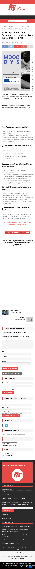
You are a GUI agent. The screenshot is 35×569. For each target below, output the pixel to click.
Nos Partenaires (6, 492)
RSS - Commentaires (7, 455)
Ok (30, 567)
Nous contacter (6, 494)
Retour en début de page (17, 553)
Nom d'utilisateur (6, 383)
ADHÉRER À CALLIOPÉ (13, 373)
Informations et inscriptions (18, 232)
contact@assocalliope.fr (17, 558)
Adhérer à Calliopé (6, 518)
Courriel (4, 356)
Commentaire (5, 339)
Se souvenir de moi (8, 389)
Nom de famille (6, 407)
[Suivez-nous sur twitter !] (6, 425)
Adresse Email (5, 411)
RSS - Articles (5, 453)
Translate (14, 445)
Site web (4, 361)
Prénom (4, 403)
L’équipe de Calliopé (7, 489)
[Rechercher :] (17, 21)
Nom (3, 351)
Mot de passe (5, 386)
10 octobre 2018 (7, 42)
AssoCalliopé (17, 42)
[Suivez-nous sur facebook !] (3, 425)
